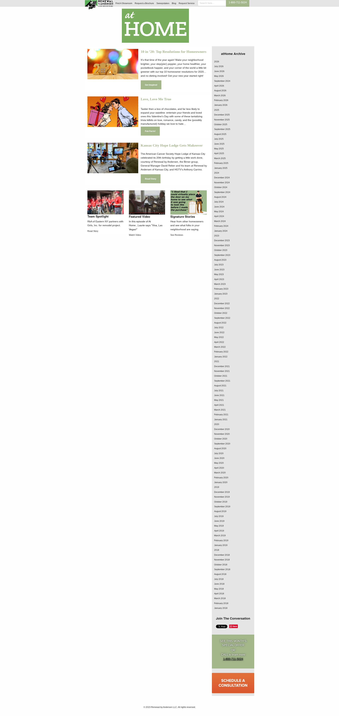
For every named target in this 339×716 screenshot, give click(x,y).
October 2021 (220, 376)
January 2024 (220, 231)
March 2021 (220, 410)
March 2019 (220, 535)
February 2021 (221, 414)
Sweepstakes (162, 3)
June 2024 (219, 207)
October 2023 (220, 250)
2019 (216, 487)
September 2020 (222, 443)
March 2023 (220, 284)
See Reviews (176, 235)
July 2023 (219, 264)
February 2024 (221, 226)
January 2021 (220, 419)
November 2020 (222, 434)
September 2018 (222, 569)
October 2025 (220, 124)
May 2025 (219, 148)
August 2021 (220, 385)
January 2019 (220, 545)
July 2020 (219, 453)
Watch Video (135, 235)
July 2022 (219, 327)
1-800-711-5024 (238, 2)
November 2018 (222, 559)
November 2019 (222, 497)
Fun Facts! (150, 131)
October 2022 (220, 313)
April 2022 (219, 342)
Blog (174, 3)
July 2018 (219, 579)
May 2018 (219, 589)
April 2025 (219, 153)
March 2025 (220, 158)
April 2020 (219, 468)
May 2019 (219, 526)
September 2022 (222, 318)
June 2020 (219, 458)
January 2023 (220, 294)
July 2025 (219, 139)
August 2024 (220, 197)
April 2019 (219, 531)
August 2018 (220, 574)
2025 (216, 110)
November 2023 (222, 245)
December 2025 (222, 115)
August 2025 (220, 134)
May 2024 (219, 211)
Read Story (150, 179)
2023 (216, 235)
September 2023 (222, 255)
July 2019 (219, 516)
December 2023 (222, 240)
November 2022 (222, 308)
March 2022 (220, 347)
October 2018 (220, 564)
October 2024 (220, 187)
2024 (216, 173)
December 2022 (222, 303)
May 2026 (219, 76)
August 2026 (220, 90)
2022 (216, 298)
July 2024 (219, 202)
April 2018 (219, 593)
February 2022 (221, 351)
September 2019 (222, 506)
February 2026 (221, 100)
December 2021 (222, 366)
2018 (216, 550)
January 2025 (220, 168)
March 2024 (220, 221)
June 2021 (219, 395)
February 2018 (221, 603)
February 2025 (221, 163)
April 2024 (219, 216)
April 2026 (219, 86)
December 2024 (222, 177)
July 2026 (219, 66)
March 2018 (220, 598)
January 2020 (220, 482)
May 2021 (219, 400)
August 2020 (220, 448)
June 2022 (219, 332)
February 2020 (221, 477)
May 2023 (219, 274)
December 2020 (222, 429)
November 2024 (222, 182)
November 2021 (222, 371)
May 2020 (219, 463)
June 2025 (219, 144)
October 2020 (220, 439)
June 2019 (219, 521)
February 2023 (221, 289)
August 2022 (220, 323)
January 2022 (220, 356)
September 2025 (222, 129)
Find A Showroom (123, 3)
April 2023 (219, 279)
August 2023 (220, 260)
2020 (216, 424)
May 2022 (219, 337)
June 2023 (219, 269)
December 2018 (222, 555)
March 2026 (220, 95)
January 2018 (220, 608)
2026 (216, 61)
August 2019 (220, 511)
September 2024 (222, 81)
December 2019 (222, 492)
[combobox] (212, 3)
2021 (216, 361)
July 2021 (219, 390)
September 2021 (222, 381)
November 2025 (222, 119)
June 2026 (219, 71)
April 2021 (219, 405)
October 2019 (220, 502)
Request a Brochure (144, 3)
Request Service (187, 3)
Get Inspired (151, 85)
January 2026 (220, 105)
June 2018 (219, 584)
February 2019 (221, 540)
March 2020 (220, 472)
